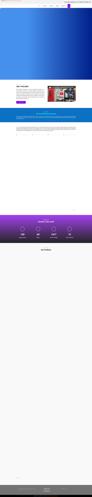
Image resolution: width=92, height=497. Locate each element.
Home (39, 5)
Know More (21, 102)
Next (74, 210)
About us (45, 5)
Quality (57, 5)
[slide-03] (46, 8)
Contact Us (63, 5)
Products (51, 5)
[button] (17, 478)
